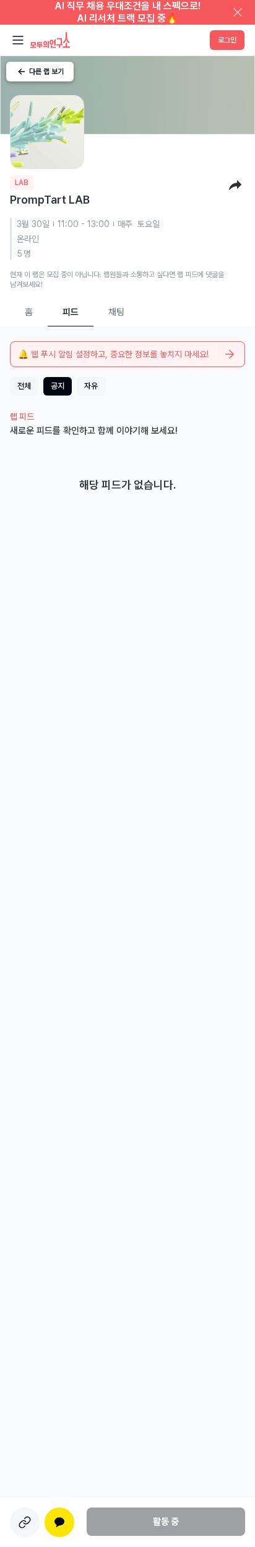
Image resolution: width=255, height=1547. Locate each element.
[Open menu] (18, 40)
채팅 (116, 312)
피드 (71, 312)
